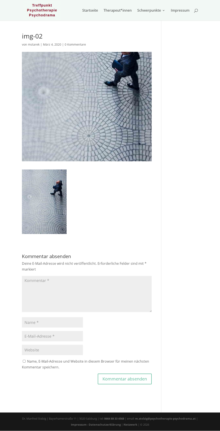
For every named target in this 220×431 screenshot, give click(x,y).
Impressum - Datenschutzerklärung (96, 424)
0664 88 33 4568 (114, 418)
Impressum (180, 11)
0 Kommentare (75, 44)
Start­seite (90, 11)
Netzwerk (131, 424)
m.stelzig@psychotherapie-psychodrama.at (165, 418)
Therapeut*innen (118, 11)
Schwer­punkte (149, 11)
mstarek (34, 44)
